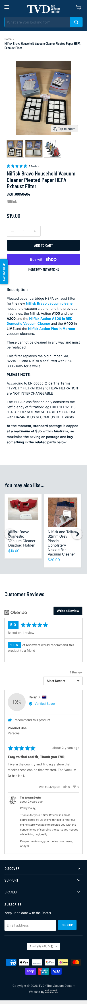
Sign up (67, 925)
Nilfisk (12, 201)
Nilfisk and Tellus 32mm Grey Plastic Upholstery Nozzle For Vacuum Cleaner (62, 543)
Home (8, 39)
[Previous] (9, 534)
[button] (15, 148)
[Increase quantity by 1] (35, 231)
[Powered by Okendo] (15, 612)
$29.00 (54, 560)
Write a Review (68, 611)
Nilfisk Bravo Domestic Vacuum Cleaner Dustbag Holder (21, 538)
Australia (41, 946)
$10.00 (13, 551)
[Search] (76, 22)
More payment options (43, 269)
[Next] (77, 534)
